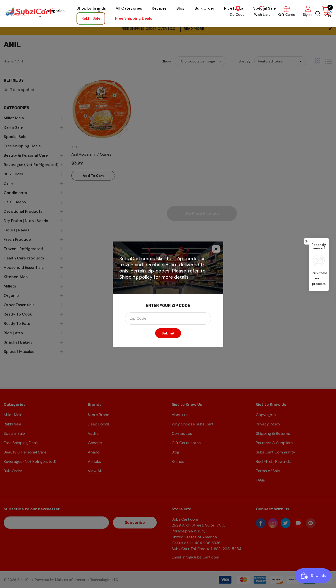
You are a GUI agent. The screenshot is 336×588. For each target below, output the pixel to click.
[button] (216, 249)
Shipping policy (136, 277)
